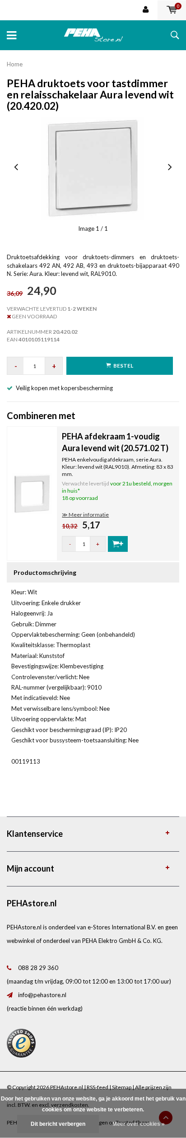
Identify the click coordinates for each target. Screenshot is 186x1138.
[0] (172, 10)
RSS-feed (97, 1087)
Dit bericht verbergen (58, 1124)
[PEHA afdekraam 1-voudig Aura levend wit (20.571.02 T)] (32, 492)
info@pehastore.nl (42, 994)
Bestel (123, 365)
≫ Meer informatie (85, 514)
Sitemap (121, 1087)
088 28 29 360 (38, 967)
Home (15, 64)
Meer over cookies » (138, 1124)
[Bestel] (118, 544)
